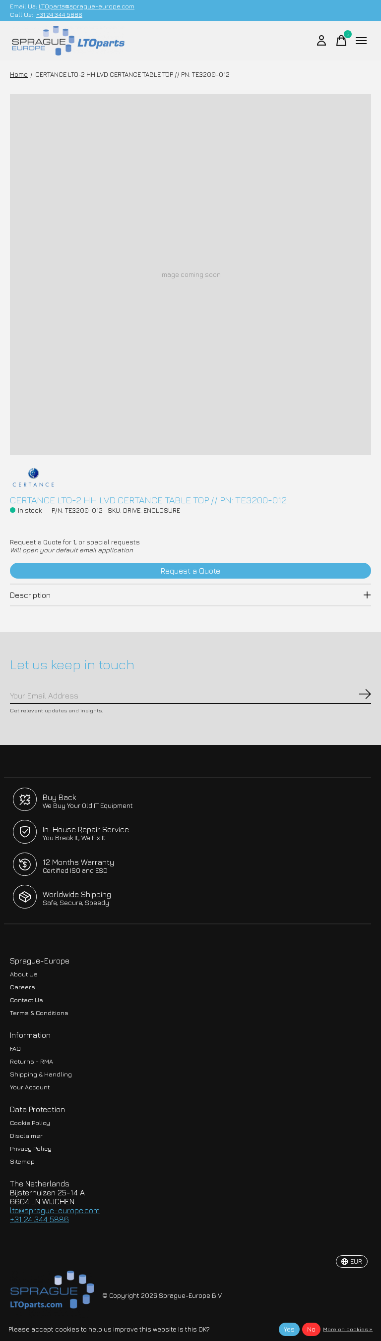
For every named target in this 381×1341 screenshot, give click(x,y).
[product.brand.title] (190, 477)
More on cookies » (348, 1329)
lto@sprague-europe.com (55, 1210)
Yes (289, 1329)
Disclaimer (26, 1135)
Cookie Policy (30, 1122)
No (311, 1329)
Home (19, 74)
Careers (22, 987)
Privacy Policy (31, 1148)
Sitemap (22, 1161)
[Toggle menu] (361, 41)
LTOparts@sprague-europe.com (86, 6)
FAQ (15, 1048)
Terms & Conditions (39, 1013)
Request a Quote (190, 570)
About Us (24, 974)
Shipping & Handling (41, 1074)
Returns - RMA (31, 1061)
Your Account (30, 1087)
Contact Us (26, 1000)
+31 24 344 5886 (59, 14)
